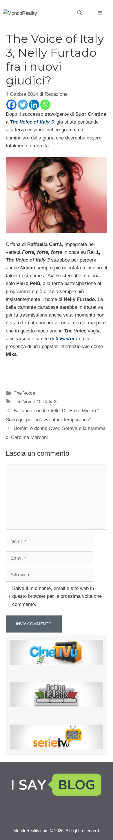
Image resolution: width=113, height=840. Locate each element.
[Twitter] (23, 105)
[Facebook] (11, 105)
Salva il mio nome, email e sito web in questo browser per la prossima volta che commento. (57, 596)
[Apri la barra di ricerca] (80, 13)
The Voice (24, 393)
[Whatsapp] (45, 105)
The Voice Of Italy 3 (35, 402)
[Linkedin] (34, 105)
